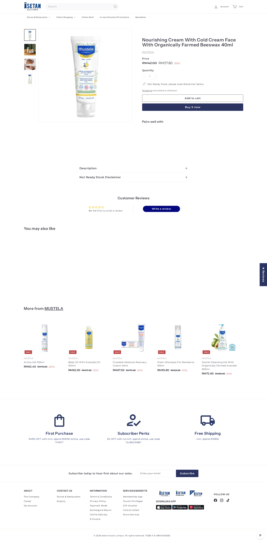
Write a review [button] (161, 208)
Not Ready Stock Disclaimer (100, 177)
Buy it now (192, 107)
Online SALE (88, 17)
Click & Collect (131, 510)
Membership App (132, 496)
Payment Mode (98, 505)
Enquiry (61, 501)
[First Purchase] (59, 420)
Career (27, 501)
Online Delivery (99, 514)
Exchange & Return (100, 510)
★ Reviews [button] (263, 274)
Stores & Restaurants (37, 17)
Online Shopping (64, 17)
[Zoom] (85, 75)
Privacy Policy (98, 501)
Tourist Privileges (133, 501)
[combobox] (82, 6)
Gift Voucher (130, 505)
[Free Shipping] (208, 420)
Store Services (131, 514)
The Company (31, 496)
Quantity (148, 70)
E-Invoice (95, 519)
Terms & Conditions (101, 496)
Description (88, 168)
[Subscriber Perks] (133, 420)
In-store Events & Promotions (114, 17)
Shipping (147, 90)
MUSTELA (148, 52)
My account (30, 505)
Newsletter (140, 17)
